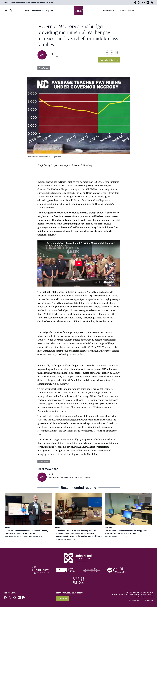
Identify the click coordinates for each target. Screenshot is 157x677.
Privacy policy (148, 600)
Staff (51, 54)
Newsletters (108, 10)
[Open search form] (11, 10)
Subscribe (62, 598)
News (26, 10)
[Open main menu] (6, 10)
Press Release (44, 68)
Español (49, 10)
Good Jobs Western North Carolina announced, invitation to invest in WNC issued (26, 532)
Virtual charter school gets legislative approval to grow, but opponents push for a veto (127, 532)
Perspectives (37, 10)
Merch (131, 10)
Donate (122, 10)
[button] (112, 52)
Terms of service (134, 600)
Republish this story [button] (109, 60)
